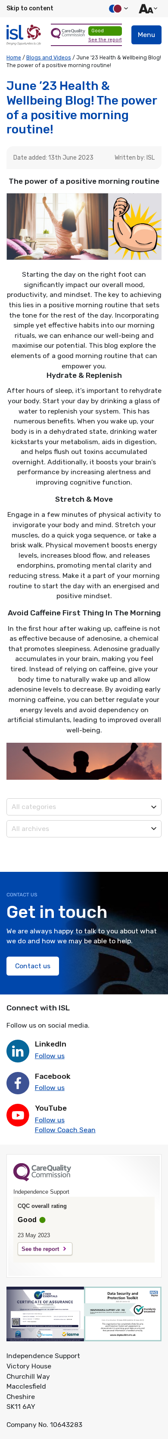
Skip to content (29, 8)
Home (13, 58)
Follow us (50, 1056)
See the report (105, 40)
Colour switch (117, 8)
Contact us (32, 966)
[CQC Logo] (42, 1179)
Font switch (147, 8)
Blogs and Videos (48, 58)
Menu (146, 35)
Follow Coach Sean (65, 1130)
